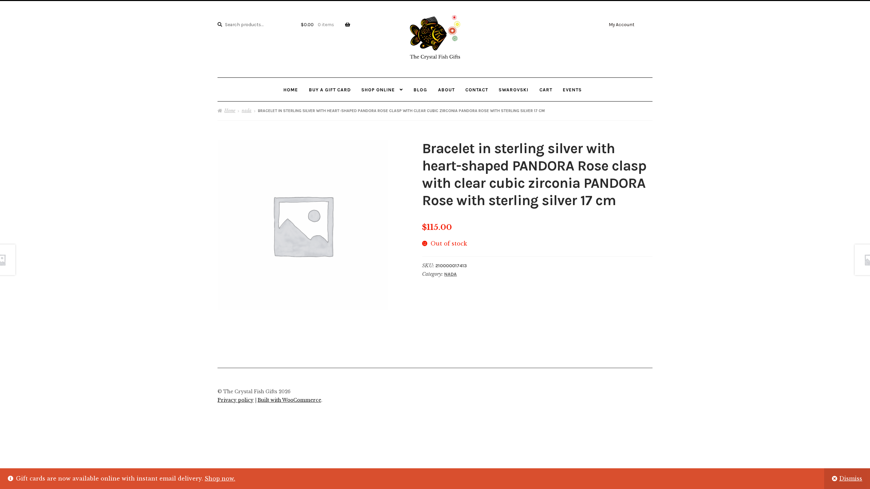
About (446, 89)
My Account (621, 24)
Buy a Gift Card (330, 89)
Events (572, 89)
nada (246, 110)
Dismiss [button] (850, 478)
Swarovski (513, 89)
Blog (420, 89)
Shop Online (378, 89)
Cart (545, 89)
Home (290, 89)
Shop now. (220, 478)
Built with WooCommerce (289, 400)
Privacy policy (236, 400)
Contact (476, 89)
